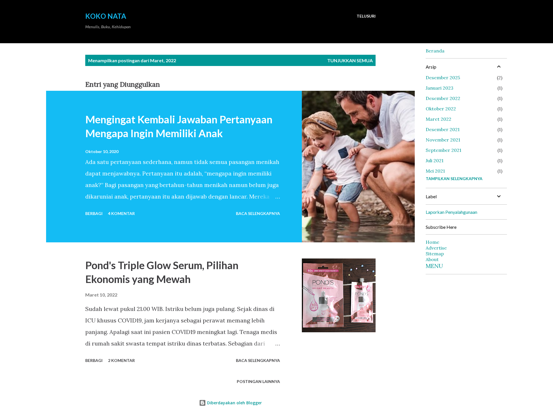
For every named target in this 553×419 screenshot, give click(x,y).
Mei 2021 (435, 171)
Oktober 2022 (441, 109)
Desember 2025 (443, 77)
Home (432, 242)
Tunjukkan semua (350, 60)
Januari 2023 (439, 88)
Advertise (436, 248)
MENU (434, 265)
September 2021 (443, 150)
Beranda (435, 51)
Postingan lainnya (258, 381)
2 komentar (121, 360)
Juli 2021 (435, 160)
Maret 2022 (438, 119)
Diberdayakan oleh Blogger (234, 402)
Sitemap (435, 253)
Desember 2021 (443, 129)
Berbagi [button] (94, 213)
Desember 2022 (443, 98)
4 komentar (121, 213)
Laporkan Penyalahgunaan (451, 212)
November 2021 (443, 140)
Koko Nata (105, 16)
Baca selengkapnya (258, 213)
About (432, 259)
